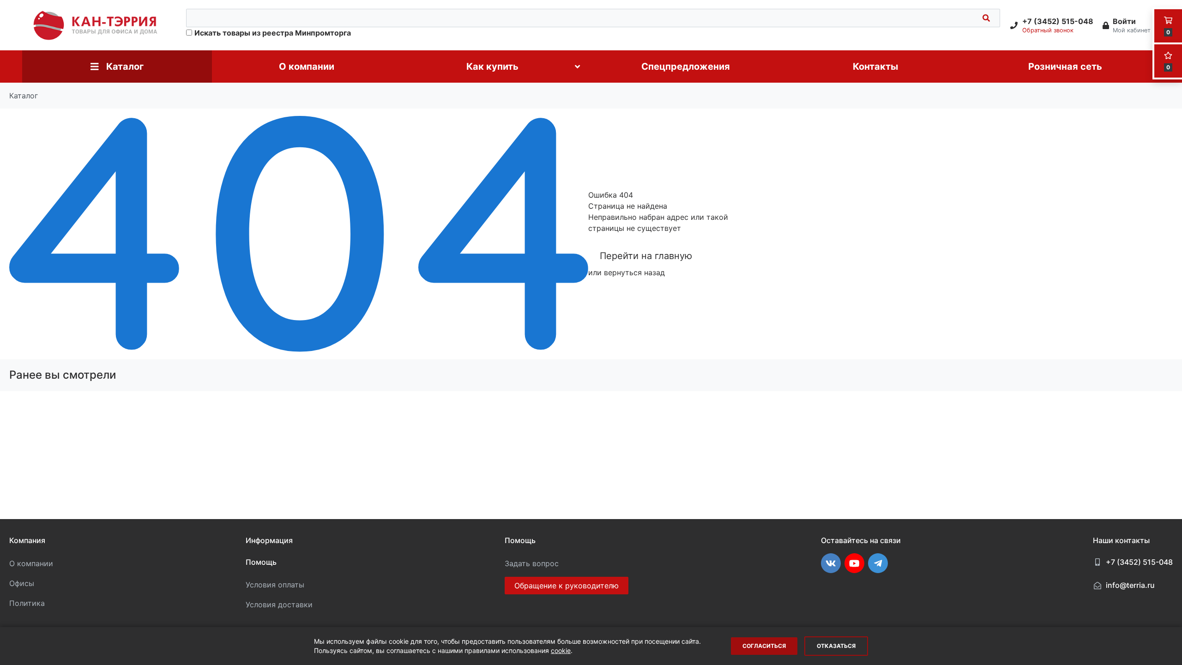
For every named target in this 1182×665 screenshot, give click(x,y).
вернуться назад (634, 272)
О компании (31, 563)
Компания (27, 540)
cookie (561, 650)
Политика (27, 603)
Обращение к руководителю (566, 585)
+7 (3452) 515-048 (1139, 562)
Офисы (21, 583)
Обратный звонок (1047, 30)
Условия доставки (279, 604)
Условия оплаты (275, 584)
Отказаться (836, 645)
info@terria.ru (1130, 585)
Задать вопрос (532, 563)
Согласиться (764, 645)
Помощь (261, 562)
